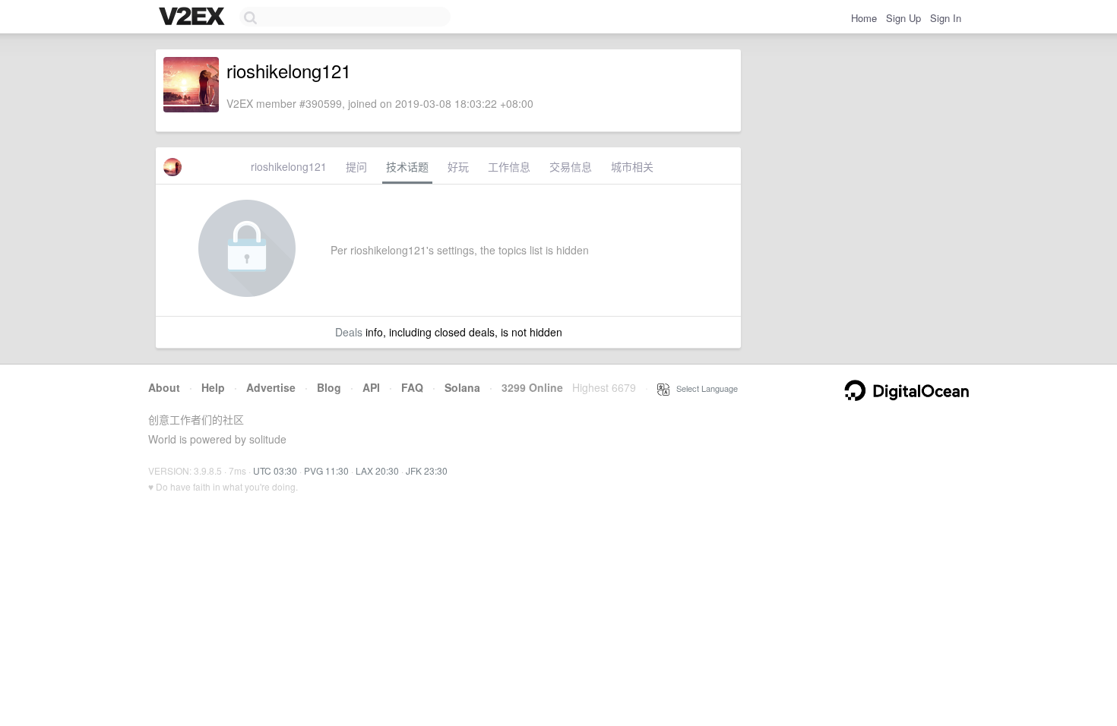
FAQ (412, 387)
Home (864, 18)
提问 (356, 166)
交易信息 (570, 166)
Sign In (945, 18)
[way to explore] (194, 17)
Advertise (271, 387)
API (371, 387)
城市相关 (632, 166)
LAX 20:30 (377, 470)
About (164, 387)
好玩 (458, 166)
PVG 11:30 (326, 470)
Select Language (703, 388)
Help (213, 387)
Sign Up (903, 18)
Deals (348, 331)
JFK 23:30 (427, 470)
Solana (462, 387)
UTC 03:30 (275, 470)
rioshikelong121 (289, 166)
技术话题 (407, 166)
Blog (329, 387)
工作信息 (509, 166)
